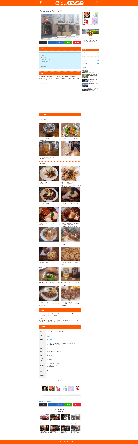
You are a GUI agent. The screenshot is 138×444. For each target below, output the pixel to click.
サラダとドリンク (46, 59)
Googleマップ (49, 336)
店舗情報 (44, 66)
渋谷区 (41, 401)
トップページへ (60, 380)
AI (84, 52)
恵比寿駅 (49, 401)
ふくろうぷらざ (68, 441)
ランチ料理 (44, 57)
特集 (84, 60)
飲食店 (85, 63)
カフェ (45, 401)
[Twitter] (90, 45)
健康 (84, 57)
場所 (43, 55)
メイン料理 (45, 61)
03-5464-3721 (49, 339)
